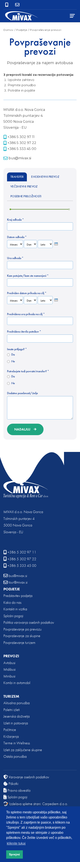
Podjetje (11, 589)
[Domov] (21, 16)
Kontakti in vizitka (15, 609)
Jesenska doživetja (16, 716)
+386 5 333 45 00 (21, 149)
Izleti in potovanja (15, 723)
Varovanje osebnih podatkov (29, 777)
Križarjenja (11, 736)
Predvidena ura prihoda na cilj (26, 314)
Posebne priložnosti (25, 196)
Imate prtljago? (17, 349)
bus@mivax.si (20, 158)
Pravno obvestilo (19, 790)
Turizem (11, 696)
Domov (8, 29)
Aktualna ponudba (16, 702)
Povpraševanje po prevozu (22, 629)
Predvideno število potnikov (24, 331)
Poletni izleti (11, 709)
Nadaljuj (22, 429)
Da (13, 354)
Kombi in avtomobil (16, 682)
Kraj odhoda (15, 219)
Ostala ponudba (15, 756)
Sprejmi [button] (14, 854)
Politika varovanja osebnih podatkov (28, 622)
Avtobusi (9, 662)
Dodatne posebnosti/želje (22, 393)
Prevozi (11, 655)
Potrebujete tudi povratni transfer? (28, 371)
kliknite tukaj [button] (16, 843)
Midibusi (9, 669)
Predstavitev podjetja (17, 595)
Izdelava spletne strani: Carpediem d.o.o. (38, 803)
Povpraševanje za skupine (21, 635)
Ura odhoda (15, 258)
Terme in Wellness (16, 743)
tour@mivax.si (18, 582)
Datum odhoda (17, 237)
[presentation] (56, 244)
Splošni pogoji (13, 615)
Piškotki (13, 783)
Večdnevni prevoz (24, 186)
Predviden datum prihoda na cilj (27, 293)
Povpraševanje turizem (19, 642)
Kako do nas (12, 602)
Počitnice (9, 729)
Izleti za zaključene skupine (22, 749)
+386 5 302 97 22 (21, 143)
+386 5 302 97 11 (21, 137)
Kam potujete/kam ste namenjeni (28, 276)
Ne (13, 361)
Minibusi (9, 676)
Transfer (16, 177)
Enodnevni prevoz (45, 177)
